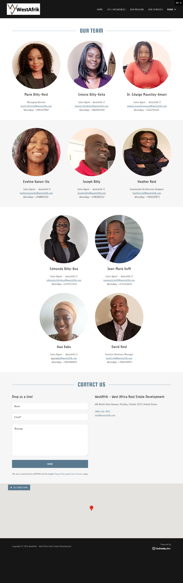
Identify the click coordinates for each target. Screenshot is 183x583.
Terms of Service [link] (76, 474)
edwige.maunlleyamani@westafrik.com (147, 106)
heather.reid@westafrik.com (147, 193)
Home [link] (100, 9)
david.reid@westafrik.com (119, 358)
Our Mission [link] (137, 9)
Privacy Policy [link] (59, 474)
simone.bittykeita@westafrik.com (91, 106)
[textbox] (50, 406)
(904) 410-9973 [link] (102, 411)
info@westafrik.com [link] (105, 415)
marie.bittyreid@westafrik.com (36, 106)
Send (50, 464)
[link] (23, 9)
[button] (171, 9)
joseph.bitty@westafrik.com (91, 193)
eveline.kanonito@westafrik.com (36, 193)
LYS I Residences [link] (116, 9)
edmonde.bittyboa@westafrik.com (63, 280)
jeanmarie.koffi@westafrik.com (119, 280)
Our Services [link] (155, 9)
